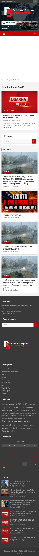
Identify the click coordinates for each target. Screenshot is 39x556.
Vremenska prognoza (26, 428)
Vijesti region (6, 391)
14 (24, 457)
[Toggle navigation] (4, 33)
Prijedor (8, 416)
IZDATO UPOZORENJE (12, 215)
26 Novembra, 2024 (9, 120)
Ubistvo (5, 428)
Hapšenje (29, 408)
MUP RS (7, 413)
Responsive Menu (35, 1)
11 (9, 457)
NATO (17, 413)
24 (4, 464)
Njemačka (28, 413)
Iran (10, 410)
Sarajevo (31, 422)
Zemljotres (11, 431)
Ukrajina (15, 428)
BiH (9, 408)
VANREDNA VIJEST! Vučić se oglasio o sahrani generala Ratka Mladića (23, 512)
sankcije (25, 418)
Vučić (4, 431)
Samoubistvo (18, 418)
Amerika (5, 404)
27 (19, 464)
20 (19, 460)
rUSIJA (10, 418)
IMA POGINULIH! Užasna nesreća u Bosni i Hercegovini (22, 530)
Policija (34, 413)
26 (14, 464)
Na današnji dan (7, 380)
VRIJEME (7, 149)
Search (34, 141)
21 (24, 460)
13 (19, 457)
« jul (3, 472)
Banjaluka (31, 404)
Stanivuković (20, 425)
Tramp (32, 425)
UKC (10, 428)
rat (24, 416)
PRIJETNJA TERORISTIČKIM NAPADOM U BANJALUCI (20, 482)
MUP (3, 413)
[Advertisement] (19, 58)
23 (35, 460)
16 (35, 457)
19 (14, 460)
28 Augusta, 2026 (8, 186)
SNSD (7, 425)
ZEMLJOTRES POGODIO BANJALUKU (23, 537)
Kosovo (24, 411)
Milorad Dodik (31, 411)
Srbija (12, 425)
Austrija (11, 404)
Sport (3, 385)
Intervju (4, 374)
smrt (3, 425)
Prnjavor (14, 416)
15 (30, 457)
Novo (5, 477)
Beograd (4, 408)
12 (14, 457)
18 (9, 460)
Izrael (18, 411)
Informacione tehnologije (10, 372)
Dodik (15, 407)
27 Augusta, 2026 (8, 218)
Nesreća (22, 413)
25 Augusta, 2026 (8, 251)
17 (4, 460)
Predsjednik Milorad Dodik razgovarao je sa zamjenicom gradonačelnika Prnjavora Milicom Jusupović (23, 503)
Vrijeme (6, 172)
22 (30, 460)
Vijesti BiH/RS (6, 388)
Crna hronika (6, 369)
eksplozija (22, 408)
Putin (20, 416)
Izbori (14, 411)
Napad (12, 413)
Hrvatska (5, 411)
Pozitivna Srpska (10, 110)
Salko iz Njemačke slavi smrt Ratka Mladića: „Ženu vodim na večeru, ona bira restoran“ (22, 492)
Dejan (18, 120)
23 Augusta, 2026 (8, 290)
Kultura (4, 377)
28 (24, 464)
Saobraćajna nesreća (15, 421)
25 (9, 464)
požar (3, 416)
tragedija (26, 425)
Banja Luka (21, 404)
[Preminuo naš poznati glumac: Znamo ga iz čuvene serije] (19, 102)
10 (4, 457)
